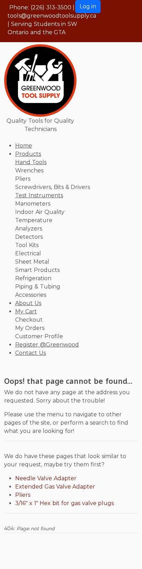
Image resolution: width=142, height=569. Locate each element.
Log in (88, 6)
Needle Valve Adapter (46, 478)
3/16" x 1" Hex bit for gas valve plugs (64, 503)
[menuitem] (23, 145)
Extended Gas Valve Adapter (55, 486)
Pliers (22, 495)
